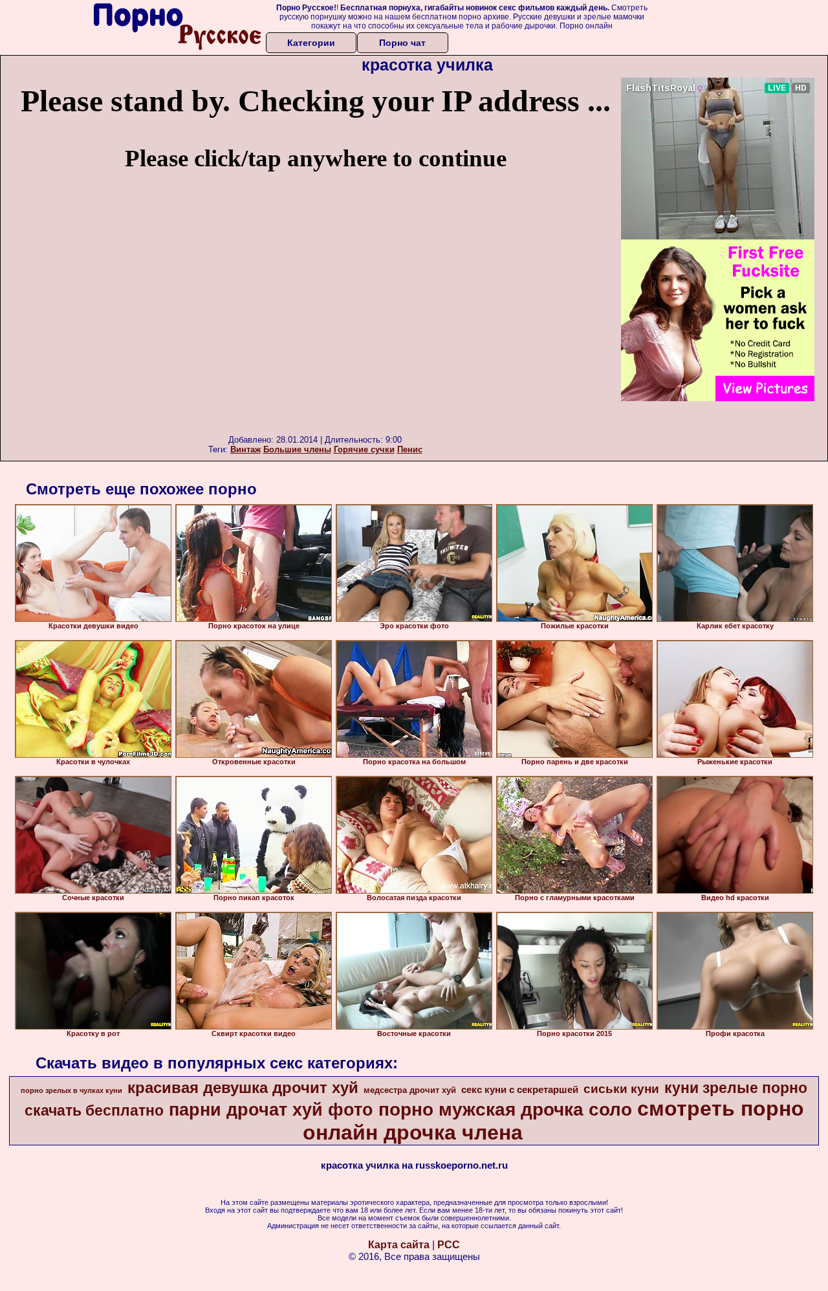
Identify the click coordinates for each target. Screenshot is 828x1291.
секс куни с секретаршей (519, 1090)
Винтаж (245, 449)
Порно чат (402, 43)
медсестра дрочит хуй (410, 1090)
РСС (448, 1244)
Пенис (409, 449)
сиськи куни (621, 1089)
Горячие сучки (364, 449)
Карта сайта (399, 1244)
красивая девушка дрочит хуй (242, 1087)
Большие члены (297, 449)
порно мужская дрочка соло (505, 1109)
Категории (311, 43)
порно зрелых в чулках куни (71, 1090)
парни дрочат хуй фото (271, 1110)
